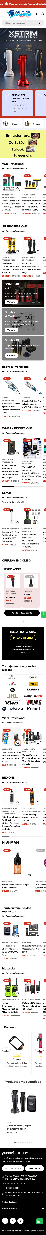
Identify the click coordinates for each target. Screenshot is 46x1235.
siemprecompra (16, 1230)
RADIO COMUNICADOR (10, 1000)
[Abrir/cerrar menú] (3, 13)
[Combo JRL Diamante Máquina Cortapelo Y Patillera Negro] (32, 245)
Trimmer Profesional (11, 529)
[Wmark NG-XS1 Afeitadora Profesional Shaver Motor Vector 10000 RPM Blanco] (32, 448)
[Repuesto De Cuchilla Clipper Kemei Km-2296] (32, 930)
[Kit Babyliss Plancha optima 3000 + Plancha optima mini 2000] (11, 385)
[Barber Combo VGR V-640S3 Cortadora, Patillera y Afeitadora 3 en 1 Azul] (11, 182)
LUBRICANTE (7, 749)
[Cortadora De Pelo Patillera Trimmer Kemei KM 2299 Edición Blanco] (11, 516)
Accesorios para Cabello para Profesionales (9, 811)
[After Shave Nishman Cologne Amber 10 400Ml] (17, 863)
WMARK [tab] (21, 502)
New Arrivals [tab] (8, 502)
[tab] (15, 1142)
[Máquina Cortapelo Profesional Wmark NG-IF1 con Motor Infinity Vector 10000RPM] (13, 581)
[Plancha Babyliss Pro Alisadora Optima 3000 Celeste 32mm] (32, 385)
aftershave (7, 881)
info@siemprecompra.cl (16, 1183)
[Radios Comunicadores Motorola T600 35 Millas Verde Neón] (11, 987)
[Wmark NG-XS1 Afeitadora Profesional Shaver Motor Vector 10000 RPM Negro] (11, 447)
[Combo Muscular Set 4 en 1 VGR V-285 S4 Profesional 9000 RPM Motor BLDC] (32, 182)
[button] (14, 84)
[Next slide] (34, 84)
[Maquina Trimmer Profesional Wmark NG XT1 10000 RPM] (31, 581)
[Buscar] (40, 22)
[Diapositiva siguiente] (27, 621)
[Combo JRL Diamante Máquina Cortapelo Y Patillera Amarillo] (11, 245)
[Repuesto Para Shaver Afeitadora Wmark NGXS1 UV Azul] (11, 930)
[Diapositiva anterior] (18, 621)
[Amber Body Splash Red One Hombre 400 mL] (32, 796)
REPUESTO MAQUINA (10, 942)
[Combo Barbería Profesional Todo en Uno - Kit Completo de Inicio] (32, 736)
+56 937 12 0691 (12, 1188)
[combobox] (23, 23)
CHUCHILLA (26, 942)
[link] (35, 136)
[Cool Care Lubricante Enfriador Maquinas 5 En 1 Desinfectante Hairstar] (11, 736)
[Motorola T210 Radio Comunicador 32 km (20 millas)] (32, 987)
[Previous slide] (11, 84)
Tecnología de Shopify (34, 1230)
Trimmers (28, 591)
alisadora (27, 398)
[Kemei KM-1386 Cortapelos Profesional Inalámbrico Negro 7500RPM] (32, 516)
